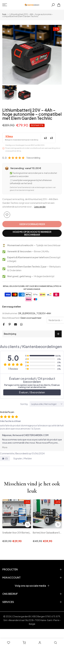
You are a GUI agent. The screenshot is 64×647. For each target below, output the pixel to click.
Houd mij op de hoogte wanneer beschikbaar (32, 233)
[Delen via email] (15, 324)
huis (4, 14)
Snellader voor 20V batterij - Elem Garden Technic (27, 532)
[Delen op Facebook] (3, 324)
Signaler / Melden (22, 458)
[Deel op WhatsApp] (21, 324)
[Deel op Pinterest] (9, 324)
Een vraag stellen (11, 306)
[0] (59, 5)
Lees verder (40, 206)
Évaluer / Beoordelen (32, 392)
